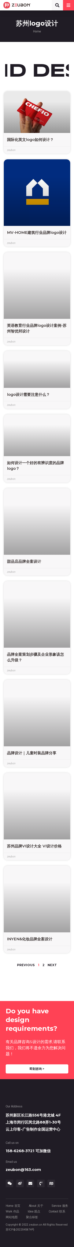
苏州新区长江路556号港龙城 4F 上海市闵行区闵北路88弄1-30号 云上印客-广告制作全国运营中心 (33, 1122)
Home (37, 31)
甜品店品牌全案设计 (24, 561)
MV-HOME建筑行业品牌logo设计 (37, 232)
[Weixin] (9, 1183)
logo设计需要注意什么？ (28, 394)
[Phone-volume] (41, 1183)
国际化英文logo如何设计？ (30, 139)
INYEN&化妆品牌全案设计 (29, 939)
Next (52, 965)
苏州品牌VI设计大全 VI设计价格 (34, 846)
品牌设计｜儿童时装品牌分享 (31, 753)
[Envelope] (30, 1183)
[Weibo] (20, 1183)
